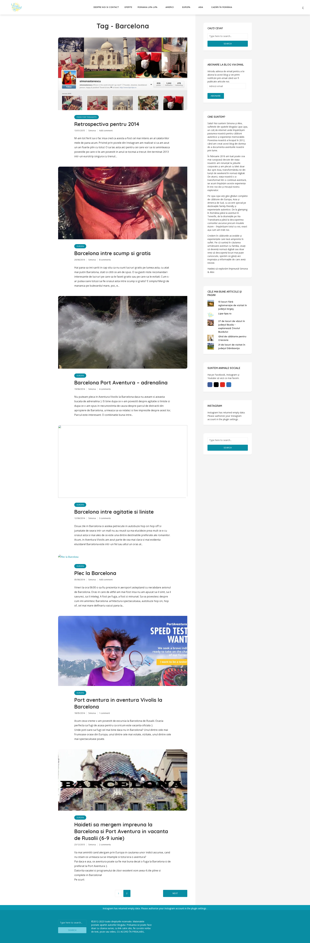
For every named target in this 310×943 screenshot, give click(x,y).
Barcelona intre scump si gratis (112, 253)
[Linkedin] (228, 384)
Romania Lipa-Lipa (147, 7)
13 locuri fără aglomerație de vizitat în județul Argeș (232, 305)
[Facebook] (209, 384)
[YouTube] (222, 384)
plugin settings (231, 419)
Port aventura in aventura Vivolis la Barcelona (118, 703)
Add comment (106, 130)
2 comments (105, 844)
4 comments (105, 389)
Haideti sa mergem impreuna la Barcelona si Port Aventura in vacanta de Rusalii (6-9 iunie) (121, 831)
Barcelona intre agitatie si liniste (114, 511)
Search (228, 43)
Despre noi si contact (106, 7)
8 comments (105, 259)
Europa (186, 7)
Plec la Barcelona (95, 573)
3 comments (105, 518)
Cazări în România (221, 7)
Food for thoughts (86, 117)
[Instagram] (216, 384)
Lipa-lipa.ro (224, 313)
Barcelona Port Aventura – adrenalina (121, 382)
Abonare (216, 95)
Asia (200, 7)
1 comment (104, 713)
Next (175, 893)
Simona (92, 130)
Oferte (128, 7)
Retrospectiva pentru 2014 (106, 124)
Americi (169, 7)
